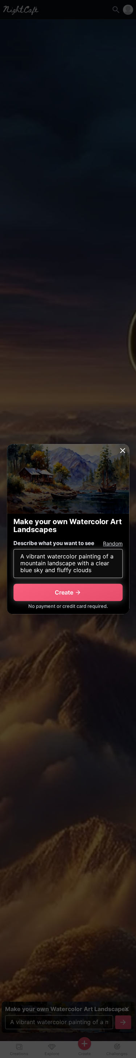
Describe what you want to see (53, 543)
